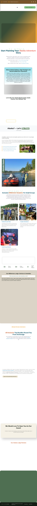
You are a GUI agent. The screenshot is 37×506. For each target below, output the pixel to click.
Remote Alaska (3, 165)
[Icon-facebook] (2, 504)
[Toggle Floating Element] (34, 504)
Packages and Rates (25, 63)
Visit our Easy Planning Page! (23, 60)
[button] (17, 7)
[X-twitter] (4, 504)
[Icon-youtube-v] (8, 504)
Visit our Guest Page (22, 61)
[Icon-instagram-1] (6, 504)
